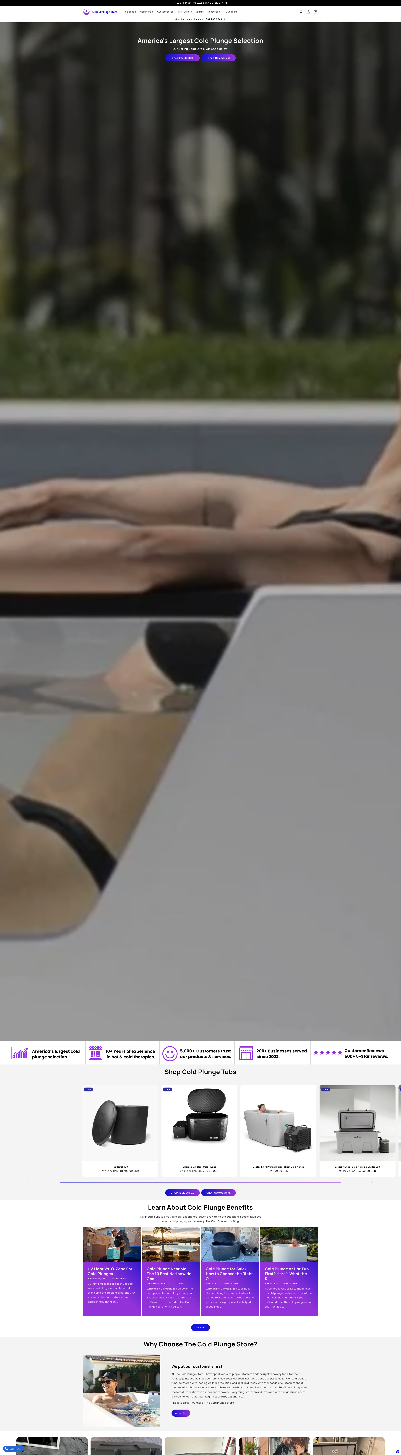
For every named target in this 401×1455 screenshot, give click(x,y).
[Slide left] (28, 1182)
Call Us (15, 1449)
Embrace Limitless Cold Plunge (199, 1166)
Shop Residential (182, 58)
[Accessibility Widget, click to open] (397, 1451)
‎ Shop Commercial (218, 58)
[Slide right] (372, 1182)
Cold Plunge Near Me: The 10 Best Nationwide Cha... (169, 1273)
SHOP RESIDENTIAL (182, 1192)
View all (200, 1327)
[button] (215, 11)
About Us (181, 1413)
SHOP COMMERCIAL (218, 1192)
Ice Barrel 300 (120, 1166)
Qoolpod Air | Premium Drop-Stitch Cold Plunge (278, 1166)
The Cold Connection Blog (222, 1221)
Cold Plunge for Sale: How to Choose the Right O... (229, 1273)
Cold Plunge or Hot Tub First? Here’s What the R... (287, 1273)
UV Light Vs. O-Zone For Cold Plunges (110, 1271)
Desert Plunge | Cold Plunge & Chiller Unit (357, 1166)
